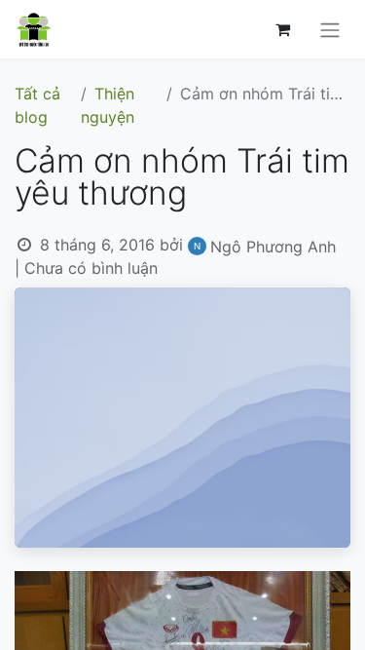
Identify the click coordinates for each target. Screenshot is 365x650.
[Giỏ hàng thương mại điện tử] (282, 29)
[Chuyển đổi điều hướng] (330, 29)
